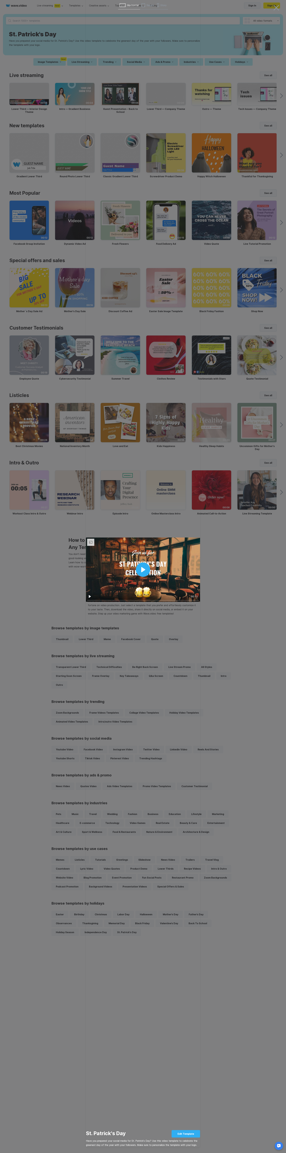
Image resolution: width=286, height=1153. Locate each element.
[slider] (143, 600)
